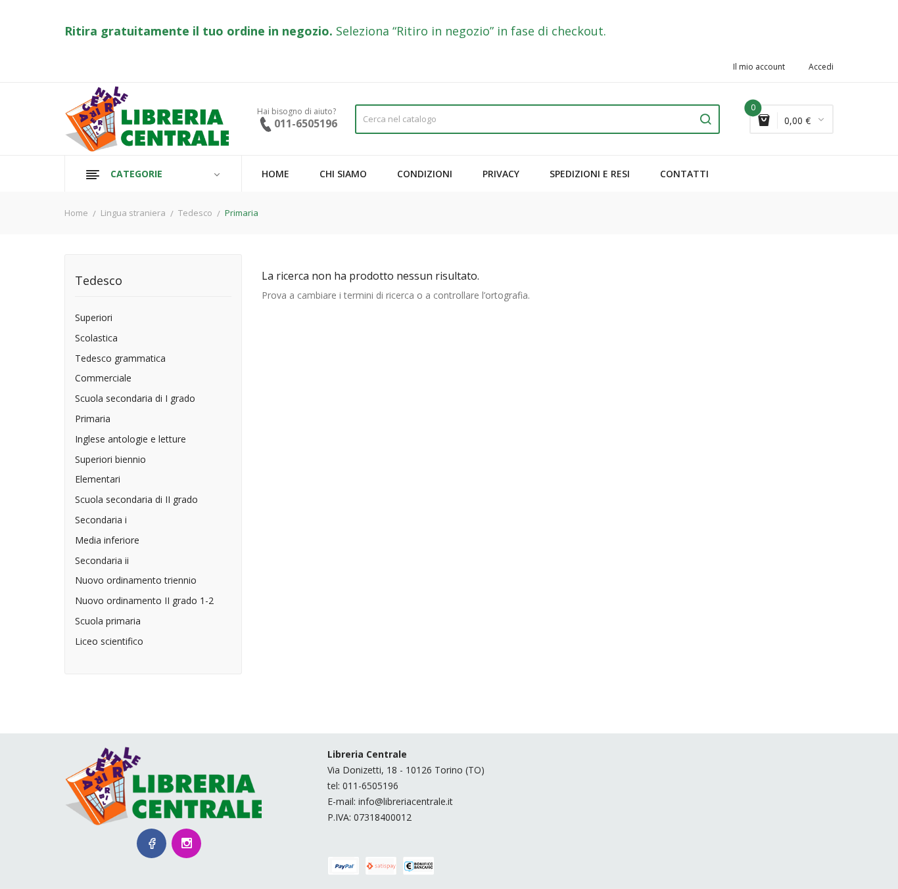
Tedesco (98, 281)
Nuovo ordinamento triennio (136, 580)
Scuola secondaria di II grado (136, 500)
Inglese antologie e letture (130, 439)
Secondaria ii (102, 561)
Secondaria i (101, 520)
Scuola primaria (108, 621)
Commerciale (103, 378)
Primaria (92, 419)
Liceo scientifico (109, 641)
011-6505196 (370, 785)
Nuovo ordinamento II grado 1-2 (144, 601)
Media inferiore (107, 540)
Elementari (97, 479)
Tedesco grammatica (120, 358)
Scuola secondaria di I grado (135, 398)
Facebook (151, 843)
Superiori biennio (110, 460)
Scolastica (96, 338)
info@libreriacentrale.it (405, 801)
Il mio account (759, 67)
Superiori (93, 318)
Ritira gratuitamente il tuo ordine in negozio (196, 31)
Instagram (186, 843)
